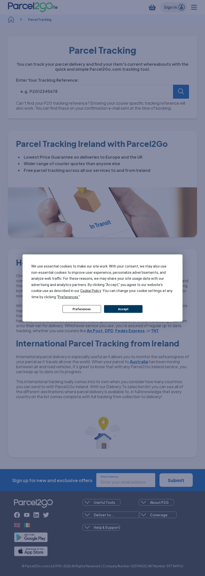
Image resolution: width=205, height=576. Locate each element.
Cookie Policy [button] (90, 291)
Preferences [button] (68, 297)
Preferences (81, 309)
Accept (123, 309)
